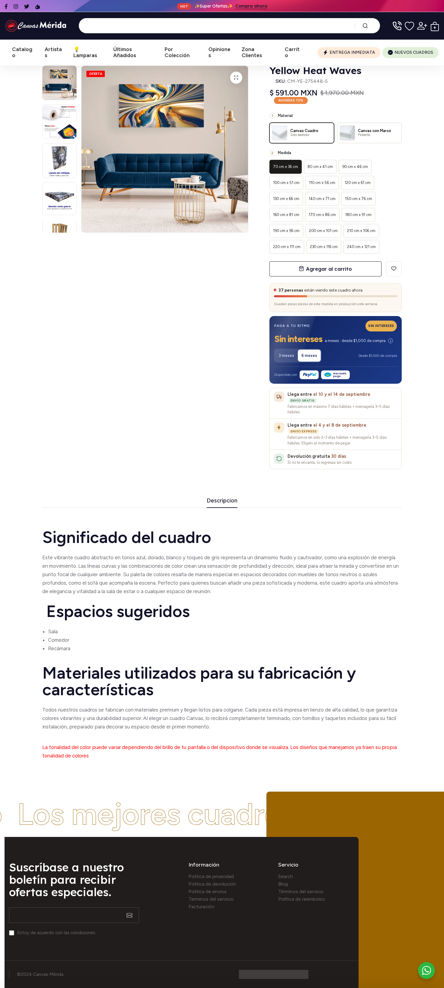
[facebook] (6, 6)
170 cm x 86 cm (322, 214)
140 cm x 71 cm (322, 198)
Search (285, 876)
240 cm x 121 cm (361, 246)
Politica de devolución (212, 884)
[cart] (434, 26)
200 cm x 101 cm (323, 230)
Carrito (292, 52)
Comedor (58, 640)
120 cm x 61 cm (358, 182)
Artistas (53, 52)
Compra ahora (251, 6)
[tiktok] (37, 6)
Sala (53, 631)
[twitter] (26, 6)
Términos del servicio (300, 891)
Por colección (177, 52)
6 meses (309, 355)
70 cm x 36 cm (285, 166)
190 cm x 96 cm (286, 230)
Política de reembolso (301, 899)
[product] (236, 78)
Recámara (60, 648)
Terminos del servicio (211, 899)
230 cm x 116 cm (324, 246)
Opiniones (219, 52)
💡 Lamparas (85, 52)
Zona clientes (252, 52)
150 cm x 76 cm (358, 198)
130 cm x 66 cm (286, 198)
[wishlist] (409, 26)
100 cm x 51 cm (286, 182)
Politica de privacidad (211, 876)
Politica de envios (207, 891)
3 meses (286, 355)
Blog (283, 884)
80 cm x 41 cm (320, 166)
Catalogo (22, 52)
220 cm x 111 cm (287, 246)
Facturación (201, 906)
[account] (422, 26)
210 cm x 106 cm (361, 230)
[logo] (37, 26)
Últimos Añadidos (124, 52)
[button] (335, 340)
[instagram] (16, 6)
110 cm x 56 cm (322, 182)
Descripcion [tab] (222, 501)
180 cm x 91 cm (358, 214)
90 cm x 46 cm (355, 166)
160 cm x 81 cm (286, 214)
